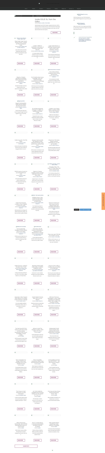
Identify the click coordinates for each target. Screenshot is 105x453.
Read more (55, 32)
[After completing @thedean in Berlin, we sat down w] (76, 176)
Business (54, 208)
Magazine (64, 8)
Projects (41, 8)
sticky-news (39, 270)
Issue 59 (21, 232)
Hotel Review (21, 46)
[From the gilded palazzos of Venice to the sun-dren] (82, 63)
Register (79, 8)
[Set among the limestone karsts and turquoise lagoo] (82, 134)
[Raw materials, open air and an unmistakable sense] (82, 182)
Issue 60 (21, 82)
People (33, 8)
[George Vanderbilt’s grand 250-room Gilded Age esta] (89, 131)
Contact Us (71, 8)
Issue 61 (36, 51)
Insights (21, 107)
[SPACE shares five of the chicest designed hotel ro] (89, 186)
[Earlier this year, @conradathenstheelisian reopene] (89, 74)
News (26, 8)
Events (56, 8)
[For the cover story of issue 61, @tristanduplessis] (76, 63)
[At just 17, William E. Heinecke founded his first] (76, 123)
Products (49, 8)
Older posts (26, 446)
